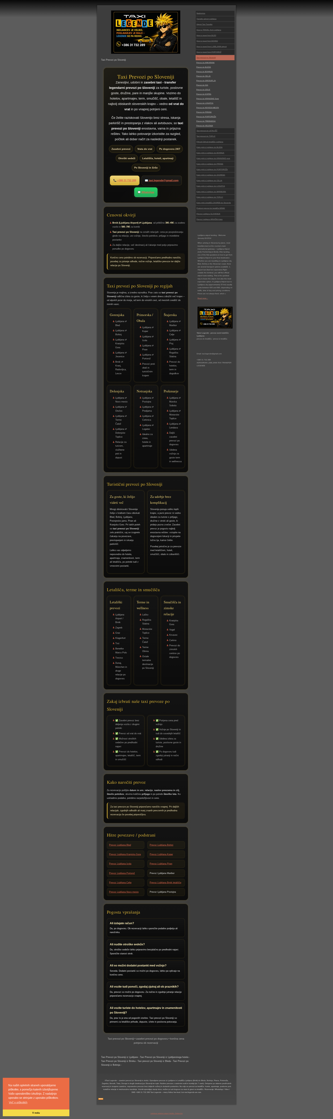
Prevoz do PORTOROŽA (206, 117)
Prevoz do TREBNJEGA (206, 121)
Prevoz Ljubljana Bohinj (161, 845)
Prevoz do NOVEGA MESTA (207, 108)
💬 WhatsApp (146, 192)
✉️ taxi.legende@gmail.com (161, 180)
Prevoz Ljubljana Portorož (122, 873)
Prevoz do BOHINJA (204, 72)
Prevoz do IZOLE (203, 90)
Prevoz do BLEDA (203, 67)
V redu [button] (36, 1112)
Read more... (203, 298)
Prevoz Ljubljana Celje (120, 882)
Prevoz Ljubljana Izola (120, 863)
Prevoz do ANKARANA (205, 63)
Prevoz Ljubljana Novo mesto (124, 892)
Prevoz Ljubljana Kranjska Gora (125, 854)
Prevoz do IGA (202, 85)
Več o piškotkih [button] (18, 1102)
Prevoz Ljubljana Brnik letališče (165, 882)
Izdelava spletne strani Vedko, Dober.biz (167, 1113)
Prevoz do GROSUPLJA (206, 81)
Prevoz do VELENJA (204, 126)
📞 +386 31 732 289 (124, 180)
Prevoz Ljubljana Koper (161, 854)
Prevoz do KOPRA (203, 94)
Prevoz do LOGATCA (204, 103)
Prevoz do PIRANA (204, 112)
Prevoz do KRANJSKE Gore (207, 99)
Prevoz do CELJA (203, 76)
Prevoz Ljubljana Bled (120, 845)
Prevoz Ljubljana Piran (161, 863)
